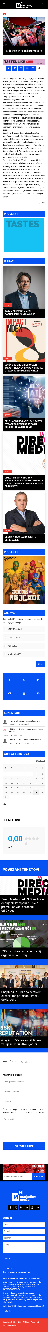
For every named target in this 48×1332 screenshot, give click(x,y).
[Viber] (33, 68)
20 (24, 788)
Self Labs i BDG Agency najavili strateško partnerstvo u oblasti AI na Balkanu (24, 424)
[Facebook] (8, 68)
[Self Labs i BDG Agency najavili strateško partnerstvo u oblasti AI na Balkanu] (24, 397)
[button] (25, 629)
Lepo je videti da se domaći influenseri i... (25, 721)
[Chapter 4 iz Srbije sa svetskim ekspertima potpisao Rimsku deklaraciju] (24, 984)
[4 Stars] (37, 838)
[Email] (27, 68)
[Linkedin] (38, 680)
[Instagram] (24, 693)
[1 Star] (26, 838)
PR (4, 14)
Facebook (26, 1062)
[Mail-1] (38, 693)
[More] (39, 68)
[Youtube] (10, 693)
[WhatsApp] (20, 68)
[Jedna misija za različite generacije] (24, 513)
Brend (7, 531)
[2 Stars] (30, 838)
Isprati (7, 305)
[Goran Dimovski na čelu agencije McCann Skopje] (24, 287)
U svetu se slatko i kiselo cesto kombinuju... (26, 740)
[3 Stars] (33, 838)
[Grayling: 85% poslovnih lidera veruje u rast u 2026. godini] (24, 1028)
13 (24, 783)
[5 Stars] (26, 843)
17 (6, 788)
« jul (4, 804)
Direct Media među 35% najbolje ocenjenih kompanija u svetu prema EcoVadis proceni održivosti (24, 482)
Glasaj (40, 664)
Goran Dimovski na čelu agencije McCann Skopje (20, 313)
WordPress (9, 1061)
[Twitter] (24, 680)
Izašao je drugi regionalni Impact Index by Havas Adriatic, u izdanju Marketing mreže (24, 367)
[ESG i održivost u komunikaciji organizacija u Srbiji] (24, 939)
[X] (14, 68)
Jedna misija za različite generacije (20, 538)
